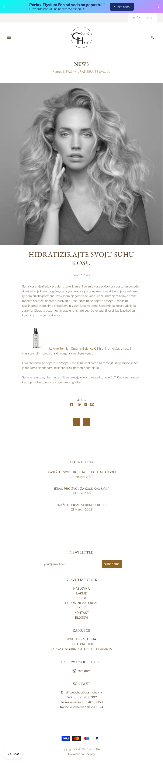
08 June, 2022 (81, 493)
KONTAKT (81, 612)
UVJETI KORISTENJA (81, 639)
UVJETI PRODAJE (81, 644)
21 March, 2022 (81, 509)
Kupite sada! (122, 6)
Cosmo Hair (93, 749)
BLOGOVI (81, 617)
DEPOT (81, 598)
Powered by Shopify (81, 754)
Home (56, 71)
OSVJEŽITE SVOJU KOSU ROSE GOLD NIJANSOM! (81, 472)
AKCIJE (81, 608)
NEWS (67, 71)
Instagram (83, 670)
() (142, 18)
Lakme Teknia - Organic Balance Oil (73, 348)
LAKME (81, 593)
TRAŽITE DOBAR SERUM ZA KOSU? (81, 505)
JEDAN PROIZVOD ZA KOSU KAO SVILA (82, 488)
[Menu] (8, 37)
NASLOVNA (81, 588)
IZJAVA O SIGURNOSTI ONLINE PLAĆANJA (81, 649)
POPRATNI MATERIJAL (81, 603)
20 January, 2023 (81, 476)
